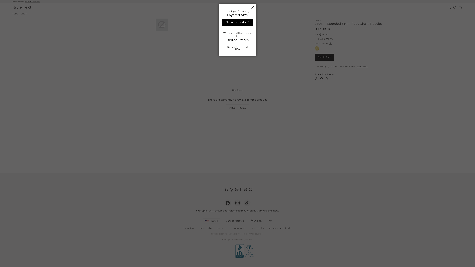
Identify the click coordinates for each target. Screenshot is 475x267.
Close (252, 7)
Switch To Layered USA (237, 48)
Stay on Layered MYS (237, 22)
